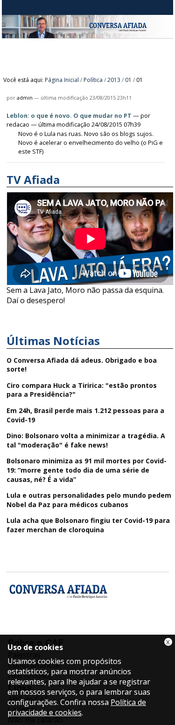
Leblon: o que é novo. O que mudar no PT (69, 115)
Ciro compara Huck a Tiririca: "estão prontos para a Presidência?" (82, 390)
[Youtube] (41, 629)
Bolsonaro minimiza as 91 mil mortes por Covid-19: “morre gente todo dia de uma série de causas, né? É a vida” (87, 469)
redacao (18, 124)
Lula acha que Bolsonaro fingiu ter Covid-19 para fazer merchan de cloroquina (88, 525)
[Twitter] (66, 629)
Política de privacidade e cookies (76, 707)
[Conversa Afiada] (88, 33)
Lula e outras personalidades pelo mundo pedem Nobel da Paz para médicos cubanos (89, 500)
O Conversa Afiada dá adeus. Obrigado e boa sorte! (82, 365)
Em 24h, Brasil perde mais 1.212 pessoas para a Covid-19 (85, 415)
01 (128, 80)
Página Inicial (62, 80)
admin (25, 97)
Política (93, 80)
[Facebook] (16, 629)
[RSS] (90, 629)
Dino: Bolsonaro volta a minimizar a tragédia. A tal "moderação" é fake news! (86, 440)
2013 (113, 80)
